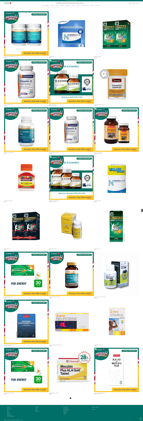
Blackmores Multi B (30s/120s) (53, 104)
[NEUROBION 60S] (71, 33)
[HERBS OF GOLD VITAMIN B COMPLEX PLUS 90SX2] (26, 33)
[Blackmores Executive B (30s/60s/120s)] (71, 178)
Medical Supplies (67, 5)
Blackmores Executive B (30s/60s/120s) (54, 200)
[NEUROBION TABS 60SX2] (116, 178)
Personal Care (73, 5)
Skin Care (78, 5)
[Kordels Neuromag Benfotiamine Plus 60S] (26, 322)
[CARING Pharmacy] (8, 3)
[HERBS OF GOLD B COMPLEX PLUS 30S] (26, 129)
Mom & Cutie (52, 5)
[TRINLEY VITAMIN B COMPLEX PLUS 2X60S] (116, 274)
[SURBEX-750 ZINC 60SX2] (116, 33)
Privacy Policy (65, 411)
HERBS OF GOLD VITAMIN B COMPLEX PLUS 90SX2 (10, 56)
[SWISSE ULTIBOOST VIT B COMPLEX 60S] (116, 81)
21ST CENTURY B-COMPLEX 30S (8, 200)
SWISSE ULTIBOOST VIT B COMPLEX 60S (99, 104)
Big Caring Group (9, 408)
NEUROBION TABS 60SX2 (97, 200)
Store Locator (8, 412)
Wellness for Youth (97, 5)
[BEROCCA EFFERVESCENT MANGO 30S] (26, 370)
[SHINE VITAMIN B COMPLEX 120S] (116, 322)
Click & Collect (92, 5)
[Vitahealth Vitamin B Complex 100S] (71, 129)
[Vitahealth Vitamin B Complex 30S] (26, 81)
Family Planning (83, 5)
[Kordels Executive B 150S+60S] (116, 129)
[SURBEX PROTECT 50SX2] (26, 226)
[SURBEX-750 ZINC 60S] (116, 226)
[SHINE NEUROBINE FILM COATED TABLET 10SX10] (71, 322)
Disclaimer (64, 413)
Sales (42, 5)
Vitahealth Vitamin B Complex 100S (53, 152)
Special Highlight (47, 5)
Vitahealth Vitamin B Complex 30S (8, 104)
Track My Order (37, 411)
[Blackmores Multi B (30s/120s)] (71, 81)
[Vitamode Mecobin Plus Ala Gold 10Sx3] (71, 370)
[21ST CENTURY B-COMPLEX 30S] (26, 178)
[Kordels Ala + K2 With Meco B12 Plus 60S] (116, 370)
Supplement (57, 5)
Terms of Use (65, 412)
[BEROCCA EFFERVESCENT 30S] (26, 274)
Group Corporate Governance (10, 416)
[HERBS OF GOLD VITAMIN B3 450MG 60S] (71, 274)
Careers (8, 411)
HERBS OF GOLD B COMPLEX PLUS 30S (9, 152)
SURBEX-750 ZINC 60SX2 (97, 56)
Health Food (62, 5)
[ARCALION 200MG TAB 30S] (71, 226)
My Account (36, 408)
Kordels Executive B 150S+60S (98, 152)
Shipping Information (66, 408)
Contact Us (8, 413)
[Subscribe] (135, 409)
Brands (88, 5)
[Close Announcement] (104, 0)
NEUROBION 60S (51, 56)
